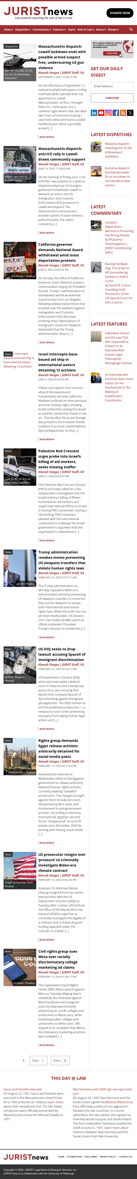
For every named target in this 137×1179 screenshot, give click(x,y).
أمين (7, 479)
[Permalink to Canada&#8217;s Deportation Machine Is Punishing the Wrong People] (96, 225)
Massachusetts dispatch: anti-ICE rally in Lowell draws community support (61, 154)
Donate (113, 29)
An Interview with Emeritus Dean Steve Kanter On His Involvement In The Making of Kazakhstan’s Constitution (119, 387)
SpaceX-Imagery (14, 677)
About (101, 29)
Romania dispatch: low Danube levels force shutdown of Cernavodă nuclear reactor (118, 176)
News (8, 29)
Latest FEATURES (109, 324)
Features (59, 29)
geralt (20, 583)
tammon (21, 882)
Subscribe (112, 98)
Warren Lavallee (14, 70)
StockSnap (17, 276)
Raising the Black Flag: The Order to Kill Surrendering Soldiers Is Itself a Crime (117, 272)
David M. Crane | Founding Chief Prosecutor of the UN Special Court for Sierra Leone (119, 293)
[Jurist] (38, 13)
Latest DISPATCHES (111, 134)
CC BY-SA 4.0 (18, 479)
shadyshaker (16, 772)
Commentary (42, 29)
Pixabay (9, 886)
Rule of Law (86, 29)
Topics (71, 29)
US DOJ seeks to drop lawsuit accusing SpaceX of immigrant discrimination (61, 654)
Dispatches (23, 29)
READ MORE (47, 137)
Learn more (55, 1102)
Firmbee (19, 983)
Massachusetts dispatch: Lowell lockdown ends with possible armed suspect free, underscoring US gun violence (62, 57)
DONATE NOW (120, 13)
